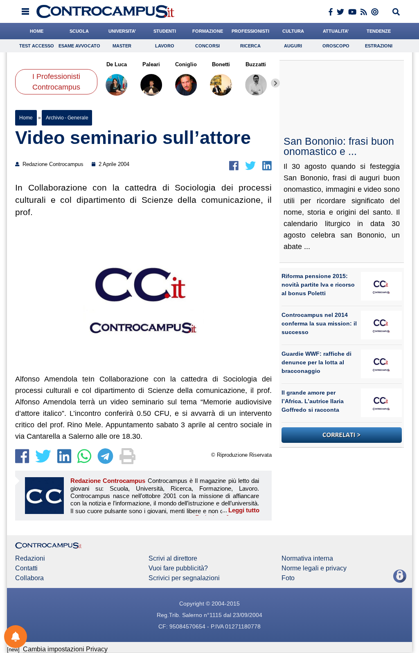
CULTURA (293, 31)
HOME (36, 31)
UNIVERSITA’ (122, 31)
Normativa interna (307, 558)
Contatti (26, 568)
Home (26, 118)
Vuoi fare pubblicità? (178, 568)
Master (122, 45)
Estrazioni (378, 45)
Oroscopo (335, 45)
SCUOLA (79, 31)
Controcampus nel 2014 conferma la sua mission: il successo (319, 323)
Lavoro (164, 45)
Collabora (29, 578)
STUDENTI (164, 31)
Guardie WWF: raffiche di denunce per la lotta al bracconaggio (316, 362)
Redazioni (30, 558)
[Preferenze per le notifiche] (15, 636)
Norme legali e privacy (314, 568)
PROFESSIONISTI (250, 31)
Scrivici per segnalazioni (184, 578)
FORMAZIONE (207, 31)
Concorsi (207, 45)
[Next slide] (275, 83)
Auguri (293, 45)
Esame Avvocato (79, 45)
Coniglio (186, 64)
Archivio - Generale (67, 118)
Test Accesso (36, 45)
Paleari (151, 64)
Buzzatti (256, 64)
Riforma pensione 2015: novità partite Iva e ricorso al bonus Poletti (318, 284)
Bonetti (221, 64)
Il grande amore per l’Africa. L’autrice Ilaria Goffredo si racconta (313, 401)
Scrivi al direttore (173, 558)
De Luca (116, 64)
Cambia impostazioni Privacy (65, 649)
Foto (288, 578)
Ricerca (250, 45)
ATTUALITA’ (336, 31)
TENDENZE (379, 31)
